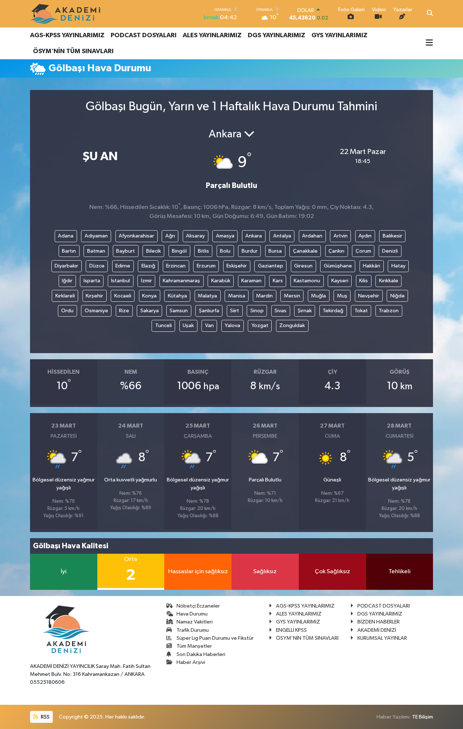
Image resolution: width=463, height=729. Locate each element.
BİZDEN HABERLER (378, 622)
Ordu (67, 310)
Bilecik (153, 251)
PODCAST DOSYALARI (144, 35)
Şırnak (305, 310)
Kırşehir (94, 296)
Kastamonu (307, 280)
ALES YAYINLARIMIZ (212, 35)
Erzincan (176, 266)
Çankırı (336, 251)
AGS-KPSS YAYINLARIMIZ (67, 35)
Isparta (92, 280)
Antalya (282, 236)
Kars (278, 280)
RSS (45, 717)
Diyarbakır (66, 266)
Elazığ (148, 266)
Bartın (69, 251)
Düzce (97, 266)
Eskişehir (236, 266)
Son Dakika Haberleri (201, 654)
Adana (65, 236)
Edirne (122, 266)
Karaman (251, 280)
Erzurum (206, 266)
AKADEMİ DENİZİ (376, 630)
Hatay (398, 266)
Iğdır (67, 280)
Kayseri (339, 280)
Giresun (303, 266)
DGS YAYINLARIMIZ (276, 35)
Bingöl (179, 251)
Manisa (236, 296)
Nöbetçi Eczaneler (198, 606)
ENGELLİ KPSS (291, 630)
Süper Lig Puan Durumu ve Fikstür (215, 638)
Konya (149, 296)
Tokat (361, 310)
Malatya (207, 296)
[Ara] (430, 13)
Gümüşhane (338, 266)
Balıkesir (392, 236)
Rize (124, 310)
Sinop (257, 310)
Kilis (363, 280)
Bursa (275, 251)
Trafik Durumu (193, 630)
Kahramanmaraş (181, 280)
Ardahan (312, 236)
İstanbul (120, 280)
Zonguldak (292, 325)
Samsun (179, 310)
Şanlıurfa (209, 310)
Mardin (264, 296)
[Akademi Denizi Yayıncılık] (66, 13)
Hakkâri (371, 266)
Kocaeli (122, 296)
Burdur (250, 251)
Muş (342, 296)
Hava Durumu (192, 614)
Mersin (292, 296)
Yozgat (259, 325)
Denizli (390, 251)
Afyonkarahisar (136, 236)
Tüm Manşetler (194, 646)
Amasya (225, 236)
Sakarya (149, 310)
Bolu (225, 251)
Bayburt (125, 251)
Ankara (253, 236)
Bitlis (203, 251)
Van (209, 325)
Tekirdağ (333, 310)
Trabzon (389, 310)
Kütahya (177, 296)
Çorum (363, 251)
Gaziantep (270, 266)
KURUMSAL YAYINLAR (382, 638)
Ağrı (170, 236)
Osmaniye (96, 310)
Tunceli (163, 325)
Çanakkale (305, 251)
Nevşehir (368, 296)
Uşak (188, 325)
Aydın (364, 236)
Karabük (220, 280)
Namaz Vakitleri (195, 622)
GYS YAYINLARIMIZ (339, 35)
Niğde (397, 296)
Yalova (232, 325)
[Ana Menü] (429, 43)
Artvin (341, 236)
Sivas (280, 310)
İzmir (146, 280)
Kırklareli (65, 296)
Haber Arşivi (191, 662)
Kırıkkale (388, 280)
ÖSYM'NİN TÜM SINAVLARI (73, 51)
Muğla (318, 296)
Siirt (234, 310)
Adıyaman (96, 236)
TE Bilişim (422, 717)
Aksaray (195, 236)
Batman (96, 251)
